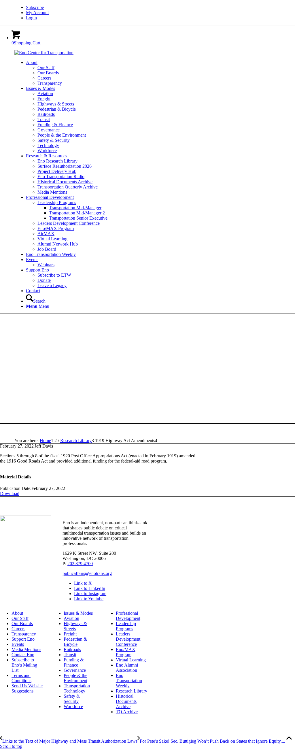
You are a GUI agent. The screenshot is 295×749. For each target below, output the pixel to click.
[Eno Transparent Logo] (25, 519)
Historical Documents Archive (126, 701)
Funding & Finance (74, 662)
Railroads (72, 649)
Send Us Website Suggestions (27, 688)
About (17, 613)
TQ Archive (127, 711)
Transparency (24, 633)
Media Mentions (26, 649)
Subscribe (35, 7)
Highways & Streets (75, 626)
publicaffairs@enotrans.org (87, 573)
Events (18, 644)
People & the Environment (75, 678)
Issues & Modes (78, 613)
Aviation (71, 618)
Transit (70, 654)
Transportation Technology (77, 688)
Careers (18, 628)
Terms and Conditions (21, 678)
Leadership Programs (126, 626)
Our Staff (20, 618)
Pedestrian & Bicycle (75, 642)
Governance (75, 670)
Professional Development (128, 616)
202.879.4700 (80, 563)
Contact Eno (23, 654)
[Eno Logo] (43, 52)
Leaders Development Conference (128, 639)
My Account (37, 12)
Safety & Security (72, 699)
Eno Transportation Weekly (129, 680)
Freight (70, 633)
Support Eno (23, 639)
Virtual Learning (131, 659)
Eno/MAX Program (125, 652)
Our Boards (22, 623)
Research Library (131, 690)
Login (31, 17)
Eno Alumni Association (127, 668)
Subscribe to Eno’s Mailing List (24, 665)
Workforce (73, 706)
